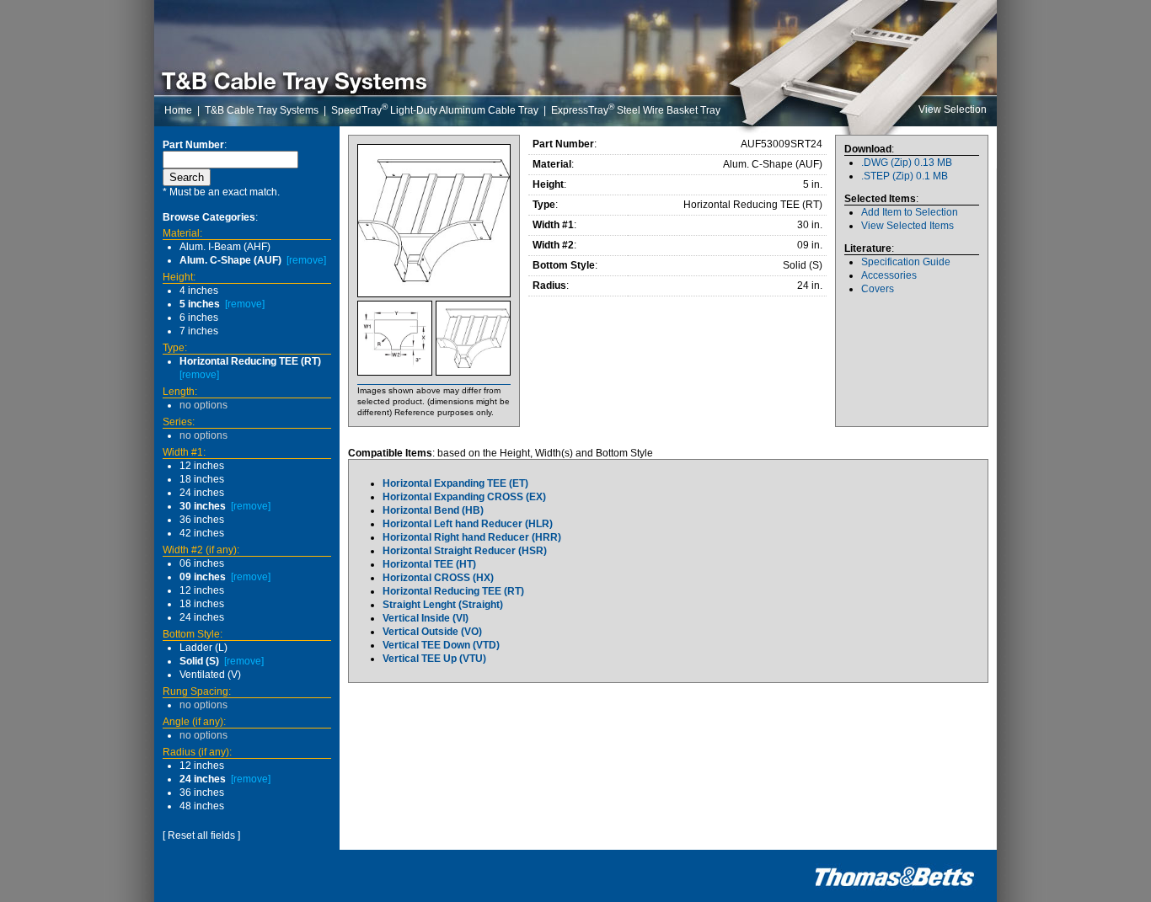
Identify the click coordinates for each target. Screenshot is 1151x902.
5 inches (199, 304)
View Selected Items (907, 226)
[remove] (306, 260)
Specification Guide (905, 262)
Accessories (889, 275)
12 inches (201, 466)
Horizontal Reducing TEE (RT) (250, 361)
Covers (877, 289)
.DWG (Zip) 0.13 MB (906, 162)
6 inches (198, 317)
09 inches (202, 577)
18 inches (201, 479)
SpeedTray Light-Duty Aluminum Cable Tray (434, 110)
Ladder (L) (203, 648)
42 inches (201, 533)
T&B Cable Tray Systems (262, 110)
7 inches (198, 331)
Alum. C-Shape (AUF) (230, 260)
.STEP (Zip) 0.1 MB (904, 176)
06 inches (201, 563)
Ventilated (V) (210, 675)
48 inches (201, 806)
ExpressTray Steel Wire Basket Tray (635, 110)
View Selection (952, 109)
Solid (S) (199, 661)
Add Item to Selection (909, 212)
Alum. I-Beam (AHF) (224, 247)
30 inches (202, 506)
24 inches (201, 493)
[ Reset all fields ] (201, 835)
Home (178, 110)
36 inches (201, 520)
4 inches (198, 290)
